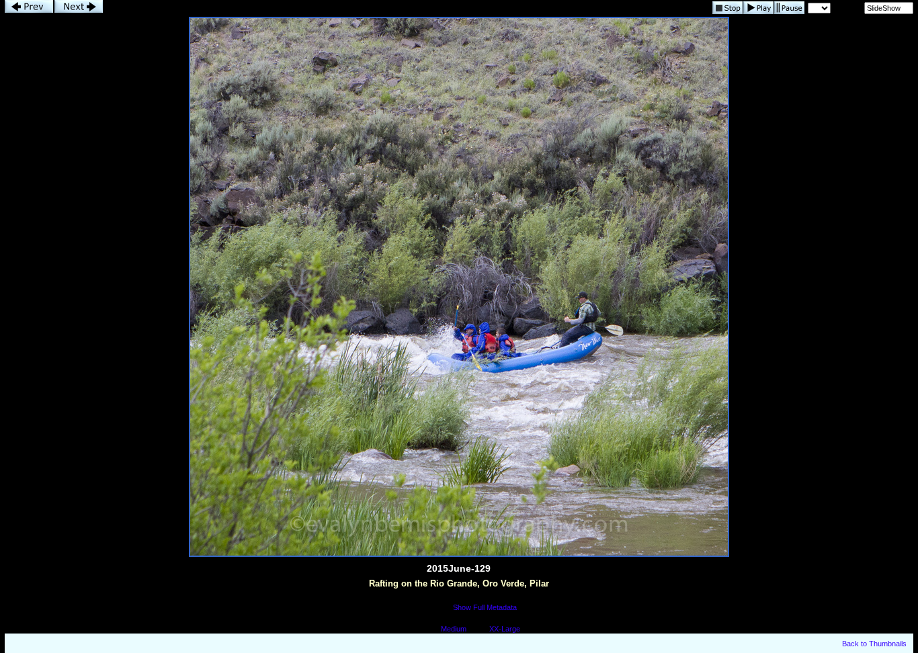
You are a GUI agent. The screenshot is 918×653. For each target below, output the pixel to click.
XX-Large (504, 629)
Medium (453, 629)
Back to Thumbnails (874, 644)
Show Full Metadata (485, 607)
